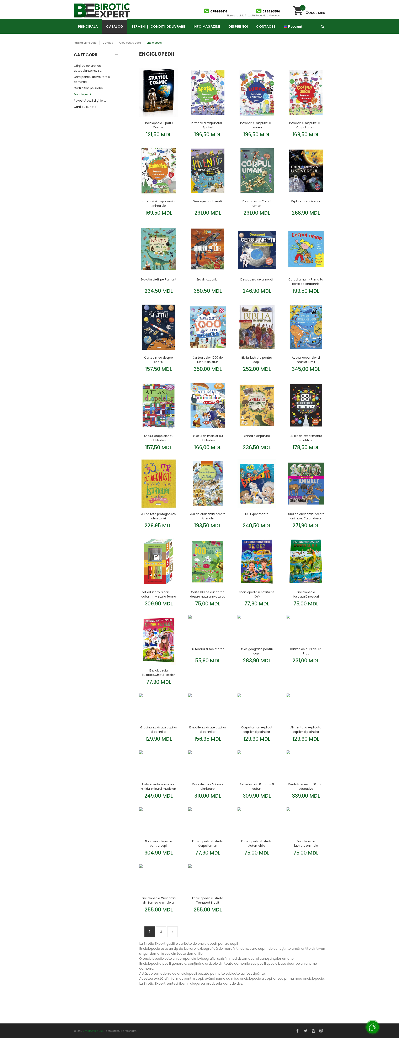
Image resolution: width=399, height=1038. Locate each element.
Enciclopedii (82, 94)
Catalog (107, 42)
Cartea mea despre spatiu (158, 359)
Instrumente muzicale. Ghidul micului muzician (158, 786)
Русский (294, 26)
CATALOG (114, 26)
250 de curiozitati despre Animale (207, 516)
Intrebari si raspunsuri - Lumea (256, 125)
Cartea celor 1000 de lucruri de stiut (208, 359)
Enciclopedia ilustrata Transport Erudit (207, 900)
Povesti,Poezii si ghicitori (91, 100)
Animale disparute (257, 436)
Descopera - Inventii (207, 201)
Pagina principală (85, 42)
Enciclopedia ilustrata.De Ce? (257, 594)
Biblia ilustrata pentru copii (256, 359)
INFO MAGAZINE (206, 26)
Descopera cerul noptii (256, 279)
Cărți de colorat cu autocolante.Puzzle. (88, 68)
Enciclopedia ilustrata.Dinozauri (306, 594)
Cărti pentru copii (130, 42)
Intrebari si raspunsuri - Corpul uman (306, 125)
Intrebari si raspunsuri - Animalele (158, 203)
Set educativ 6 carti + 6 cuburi (257, 786)
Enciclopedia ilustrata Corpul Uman (207, 843)
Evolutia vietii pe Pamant (158, 279)
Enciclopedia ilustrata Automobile (256, 843)
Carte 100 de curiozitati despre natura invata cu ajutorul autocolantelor (207, 594)
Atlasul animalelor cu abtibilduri (207, 438)
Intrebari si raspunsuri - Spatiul (207, 125)
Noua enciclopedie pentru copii (158, 843)
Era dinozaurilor (208, 279)
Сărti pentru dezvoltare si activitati (92, 79)
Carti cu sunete (85, 107)
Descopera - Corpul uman (257, 203)
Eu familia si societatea (207, 649)
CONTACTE (265, 26)
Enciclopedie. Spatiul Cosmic (158, 125)
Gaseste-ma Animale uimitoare (207, 786)
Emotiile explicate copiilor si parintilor (207, 729)
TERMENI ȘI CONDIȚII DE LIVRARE (158, 26)
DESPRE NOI (238, 26)
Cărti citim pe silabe (88, 88)
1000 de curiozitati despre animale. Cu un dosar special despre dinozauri (305, 516)
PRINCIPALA (88, 26)
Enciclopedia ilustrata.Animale (306, 843)
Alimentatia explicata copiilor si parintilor (305, 729)
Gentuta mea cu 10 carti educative (306, 786)
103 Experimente (256, 514)
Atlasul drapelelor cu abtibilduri (158, 438)
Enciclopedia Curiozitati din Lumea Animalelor (159, 900)
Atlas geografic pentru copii (256, 651)
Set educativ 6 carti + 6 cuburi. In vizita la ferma (158, 594)
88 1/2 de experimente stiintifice (305, 438)
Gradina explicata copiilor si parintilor (158, 729)
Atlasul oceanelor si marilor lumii (306, 359)
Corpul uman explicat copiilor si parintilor (256, 729)
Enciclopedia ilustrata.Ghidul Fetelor (158, 672)
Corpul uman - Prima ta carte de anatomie (305, 281)
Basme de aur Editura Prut (305, 651)
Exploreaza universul (305, 201)
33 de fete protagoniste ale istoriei (158, 516)
